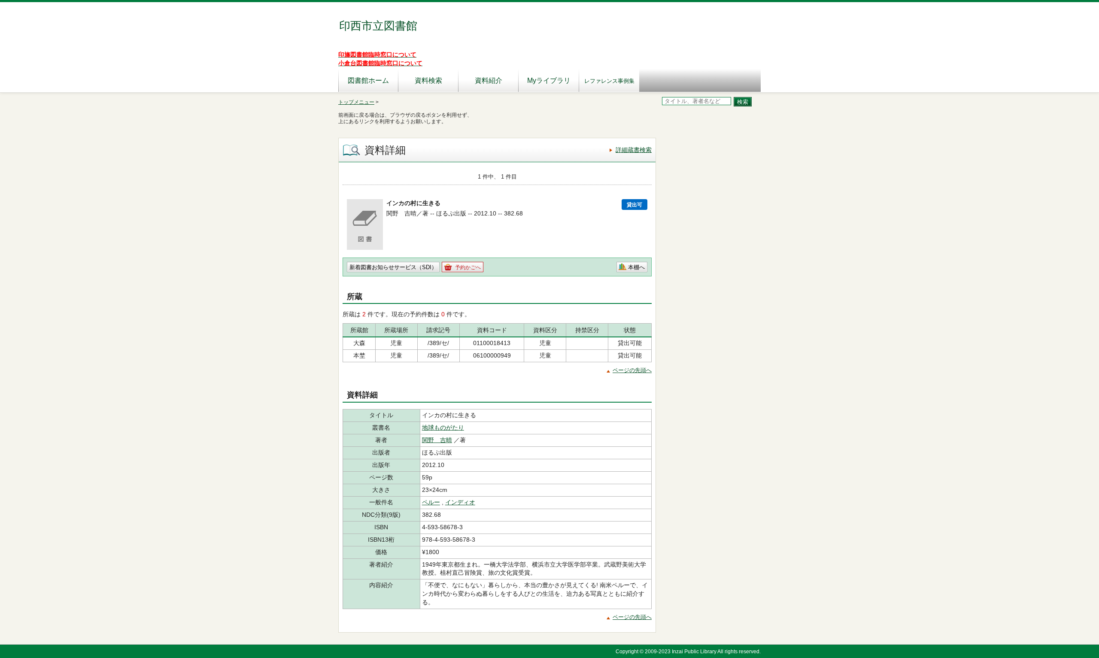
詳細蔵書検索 (634, 149)
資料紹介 (488, 80)
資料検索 (428, 80)
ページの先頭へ (632, 370)
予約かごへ (468, 267)
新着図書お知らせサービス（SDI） (393, 267)
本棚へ (636, 267)
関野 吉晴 (437, 440)
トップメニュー (356, 102)
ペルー (431, 502)
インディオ (460, 502)
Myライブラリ (549, 80)
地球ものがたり (443, 427)
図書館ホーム (368, 80)
